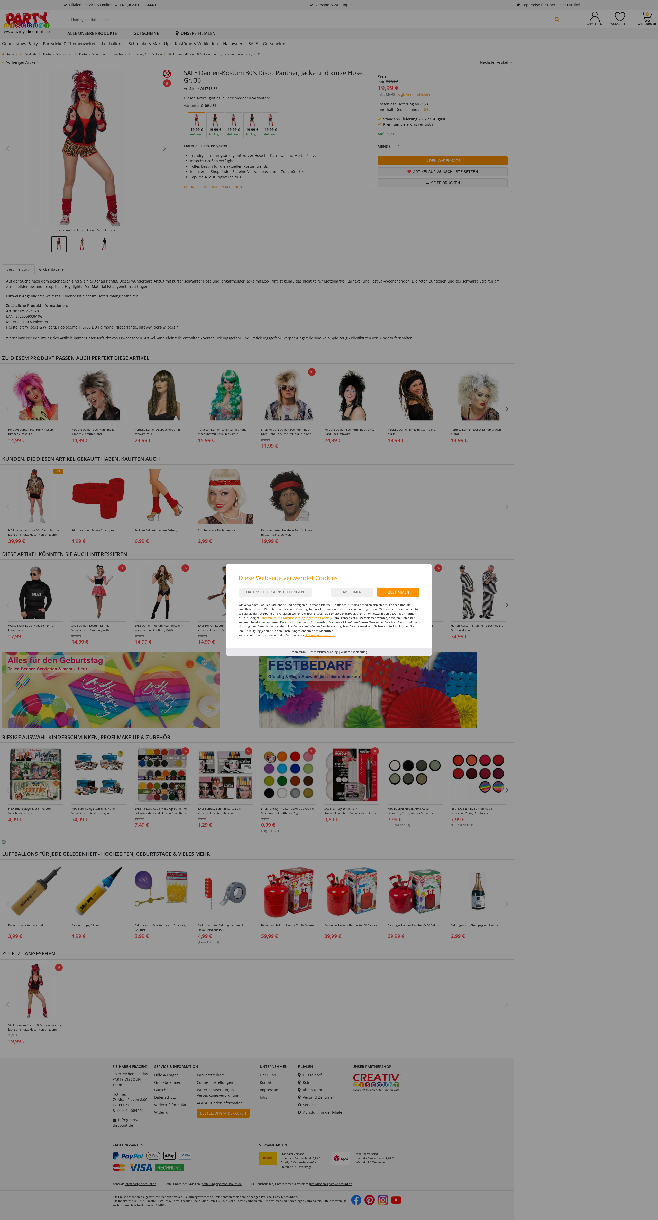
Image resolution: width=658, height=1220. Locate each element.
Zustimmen (398, 592)
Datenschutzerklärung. (320, 635)
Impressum (298, 652)
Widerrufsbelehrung (354, 652)
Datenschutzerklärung (323, 652)
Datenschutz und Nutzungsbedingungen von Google (295, 618)
